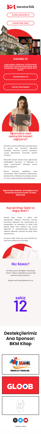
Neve (16, 430)
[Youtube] (25, 420)
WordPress (23, 430)
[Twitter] (20, 420)
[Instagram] (15, 420)
